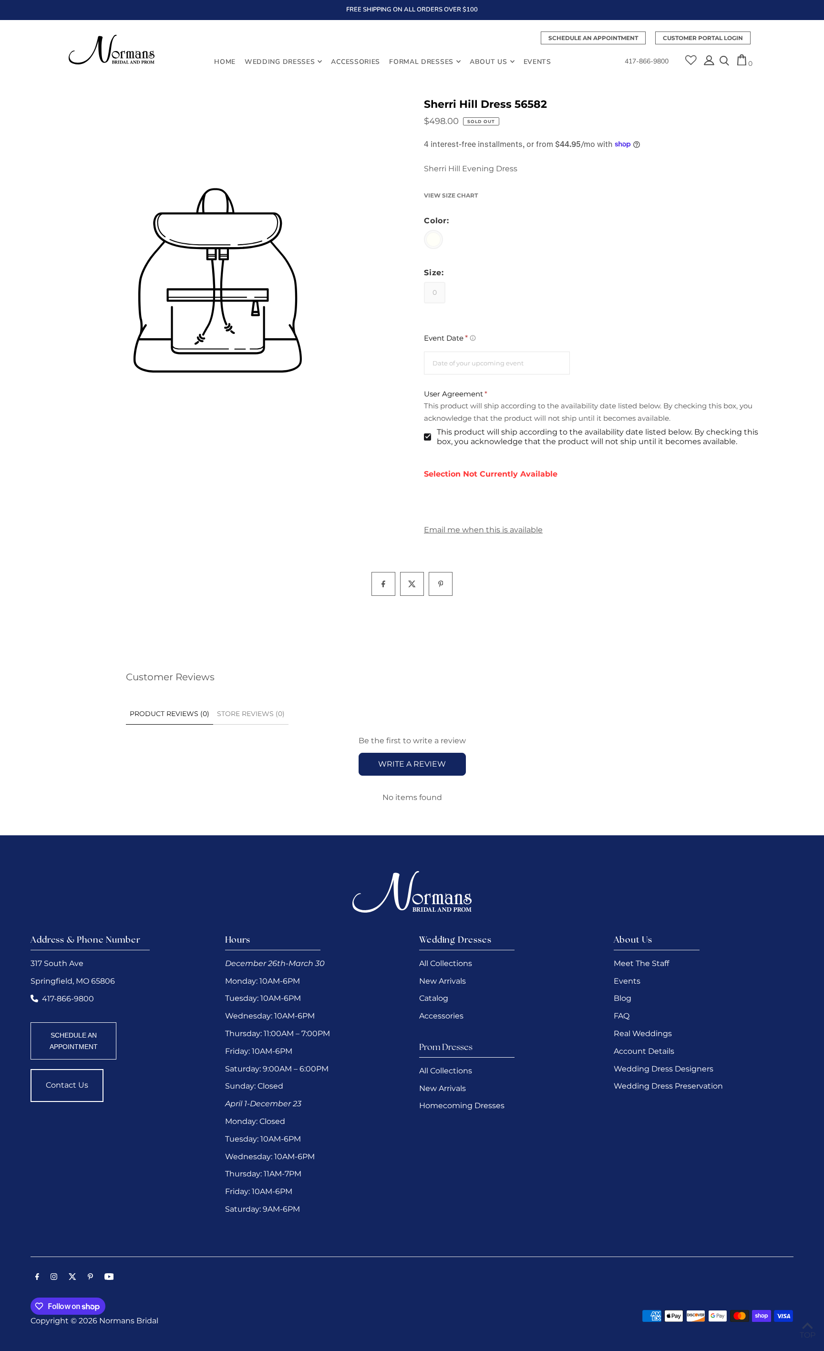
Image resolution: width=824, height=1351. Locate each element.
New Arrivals (442, 981)
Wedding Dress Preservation (668, 1086)
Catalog (433, 998)
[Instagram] (54, 1277)
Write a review (412, 764)
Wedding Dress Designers (663, 1068)
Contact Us (67, 1085)
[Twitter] (72, 1277)
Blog (622, 998)
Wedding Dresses (280, 61)
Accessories (441, 1015)
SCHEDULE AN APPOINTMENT (74, 1040)
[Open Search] (724, 61)
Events (627, 981)
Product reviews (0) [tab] (169, 713)
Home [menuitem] (225, 61)
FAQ (621, 1015)
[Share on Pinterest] (441, 584)
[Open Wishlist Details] (690, 56)
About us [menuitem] (488, 61)
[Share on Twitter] (412, 584)
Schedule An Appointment (593, 38)
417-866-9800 (647, 61)
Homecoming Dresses (462, 1105)
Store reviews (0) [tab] (251, 713)
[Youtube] (109, 1277)
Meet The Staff (641, 963)
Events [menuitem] (537, 61)
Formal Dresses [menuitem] (421, 61)
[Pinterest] (90, 1277)
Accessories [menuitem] (355, 61)
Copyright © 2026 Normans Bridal (94, 1320)
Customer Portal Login (703, 38)
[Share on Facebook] (383, 584)
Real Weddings (643, 1033)
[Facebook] (37, 1277)
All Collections (445, 963)
